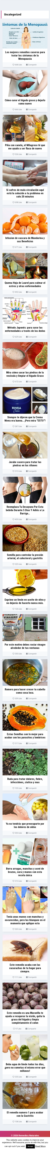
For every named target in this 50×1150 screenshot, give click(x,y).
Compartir (32, 65)
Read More (40, 1146)
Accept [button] (30, 1146)
